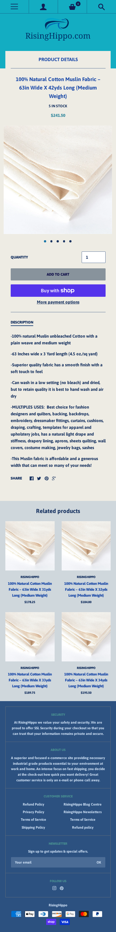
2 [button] (51, 241)
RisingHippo (30, 577)
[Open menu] (14, 6)
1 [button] (45, 241)
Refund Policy (33, 804)
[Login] (43, 6)
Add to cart (58, 274)
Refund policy (82, 827)
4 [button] (64, 241)
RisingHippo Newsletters (83, 812)
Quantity (19, 257)
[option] (58, 180)
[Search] (101, 6)
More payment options (58, 302)
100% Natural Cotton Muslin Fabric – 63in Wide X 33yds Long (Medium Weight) (30, 680)
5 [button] (70, 241)
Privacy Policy (33, 812)
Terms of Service (33, 819)
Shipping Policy (33, 827)
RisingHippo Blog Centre (83, 804)
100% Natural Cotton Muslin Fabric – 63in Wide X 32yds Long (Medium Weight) (86, 589)
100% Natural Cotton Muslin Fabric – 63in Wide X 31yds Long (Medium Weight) (30, 589)
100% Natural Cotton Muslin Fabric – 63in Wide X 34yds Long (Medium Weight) (86, 680)
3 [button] (58, 241)
